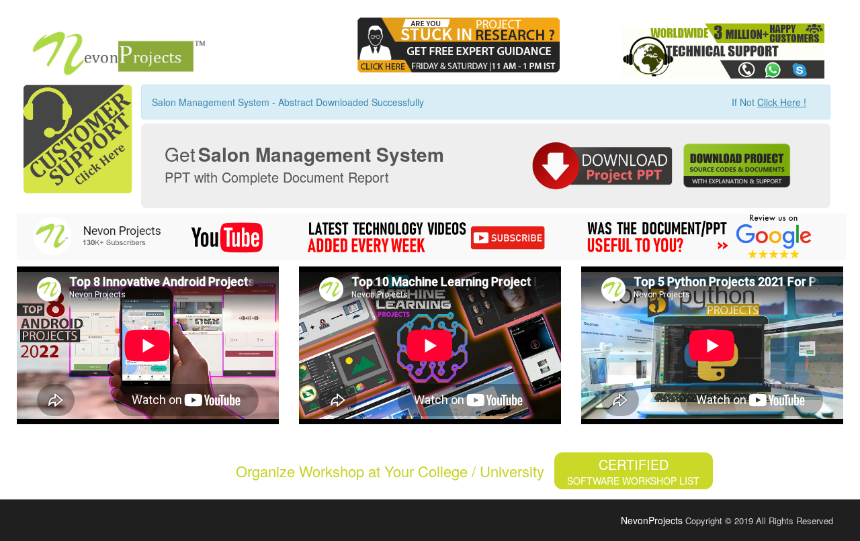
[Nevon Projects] (112, 49)
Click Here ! (781, 102)
